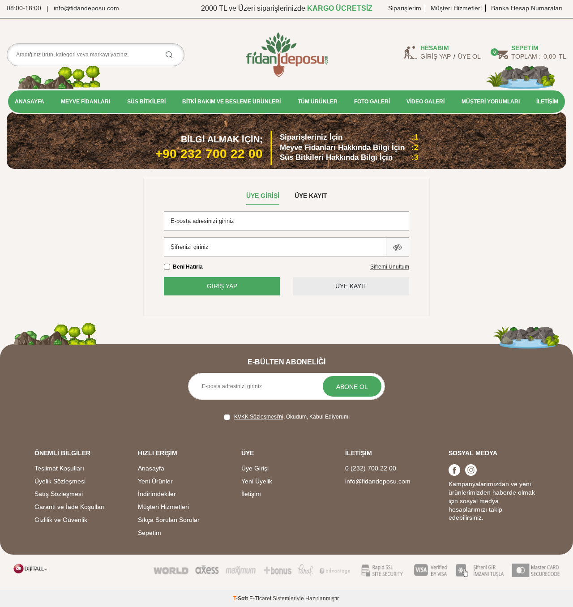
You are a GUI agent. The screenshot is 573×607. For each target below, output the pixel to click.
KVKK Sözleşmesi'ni (258, 417)
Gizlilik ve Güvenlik (60, 519)
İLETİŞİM (547, 101)
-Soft (241, 598)
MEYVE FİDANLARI (85, 101)
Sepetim (149, 532)
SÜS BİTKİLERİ (146, 101)
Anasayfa (151, 468)
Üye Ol (469, 56)
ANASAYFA (29, 101)
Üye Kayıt (311, 195)
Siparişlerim (404, 8)
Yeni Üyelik (256, 481)
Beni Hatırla (188, 267)
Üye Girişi (262, 195)
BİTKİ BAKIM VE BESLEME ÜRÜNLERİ (231, 101)
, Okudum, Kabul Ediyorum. (292, 417)
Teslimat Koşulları (59, 468)
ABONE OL (352, 386)
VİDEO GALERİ (425, 101)
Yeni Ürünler (155, 481)
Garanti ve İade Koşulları (69, 506)
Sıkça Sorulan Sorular (169, 519)
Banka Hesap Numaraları (527, 8)
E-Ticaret (260, 598)
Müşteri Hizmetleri (456, 8)
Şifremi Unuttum (389, 267)
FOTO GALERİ (372, 101)
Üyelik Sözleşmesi (60, 481)
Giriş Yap (435, 56)
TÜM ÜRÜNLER (318, 101)
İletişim (251, 493)
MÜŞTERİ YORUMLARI (491, 101)
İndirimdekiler (157, 493)
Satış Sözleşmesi (58, 493)
